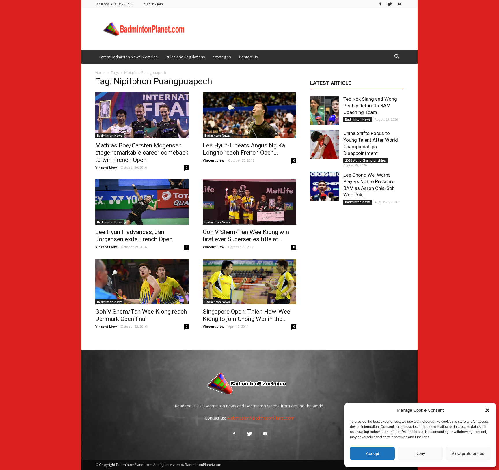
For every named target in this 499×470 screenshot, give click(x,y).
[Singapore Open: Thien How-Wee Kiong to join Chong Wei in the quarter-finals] (249, 281)
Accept (372, 453)
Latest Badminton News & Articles (128, 56)
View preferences (467, 453)
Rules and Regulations (185, 56)
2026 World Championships (365, 160)
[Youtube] (399, 4)
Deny (420, 453)
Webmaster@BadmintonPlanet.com (260, 418)
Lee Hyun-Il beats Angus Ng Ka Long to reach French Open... (244, 149)
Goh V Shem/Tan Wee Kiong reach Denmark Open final (141, 315)
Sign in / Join (153, 4)
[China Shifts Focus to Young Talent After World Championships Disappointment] (324, 144)
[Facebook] (380, 4)
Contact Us (248, 56)
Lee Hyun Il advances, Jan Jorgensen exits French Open (133, 236)
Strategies (222, 56)
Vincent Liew (106, 167)
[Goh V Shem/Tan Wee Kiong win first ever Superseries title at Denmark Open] (249, 202)
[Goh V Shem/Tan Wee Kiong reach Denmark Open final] (142, 281)
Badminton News (109, 136)
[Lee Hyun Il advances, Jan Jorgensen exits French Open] (142, 202)
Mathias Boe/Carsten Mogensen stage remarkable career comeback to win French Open (141, 152)
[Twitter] (390, 4)
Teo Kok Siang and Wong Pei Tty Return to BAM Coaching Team (370, 105)
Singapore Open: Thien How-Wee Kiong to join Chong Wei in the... (246, 315)
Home (100, 72)
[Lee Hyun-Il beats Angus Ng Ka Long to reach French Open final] (249, 115)
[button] (487, 410)
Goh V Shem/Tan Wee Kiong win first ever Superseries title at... (246, 236)
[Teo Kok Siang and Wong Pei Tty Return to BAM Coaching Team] (324, 110)
